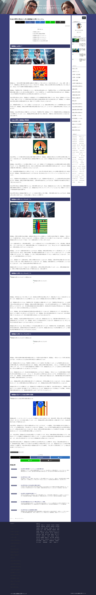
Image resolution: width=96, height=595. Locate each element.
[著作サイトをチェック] (77, 32)
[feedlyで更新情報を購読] (79, 32)
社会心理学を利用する (14, 452)
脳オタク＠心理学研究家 (79, 30)
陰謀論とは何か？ (37, 31)
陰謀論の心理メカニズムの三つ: (40, 39)
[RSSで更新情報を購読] (80, 32)
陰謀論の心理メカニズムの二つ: (40, 37)
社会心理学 (21, 452)
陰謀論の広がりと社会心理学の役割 (41, 40)
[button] (60, 22)
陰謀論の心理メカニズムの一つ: (40, 35)
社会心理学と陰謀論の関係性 (39, 33)
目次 (39, 29)
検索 (84, 17)
